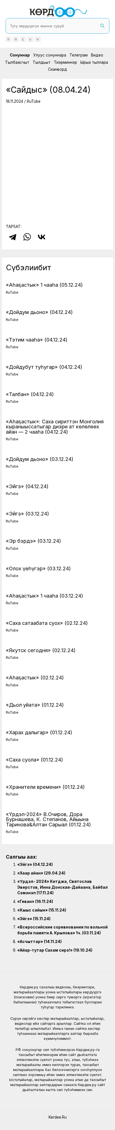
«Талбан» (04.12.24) (30, 394)
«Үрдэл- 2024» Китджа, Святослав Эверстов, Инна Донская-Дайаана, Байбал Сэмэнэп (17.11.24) (62, 887)
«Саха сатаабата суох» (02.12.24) (47, 623)
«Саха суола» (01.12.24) (34, 759)
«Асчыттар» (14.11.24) (39, 941)
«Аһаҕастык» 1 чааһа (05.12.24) (44, 285)
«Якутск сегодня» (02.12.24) (41, 650)
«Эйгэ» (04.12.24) (27, 486)
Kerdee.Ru (58, 1117)
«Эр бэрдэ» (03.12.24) (33, 541)
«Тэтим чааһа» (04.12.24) (37, 339)
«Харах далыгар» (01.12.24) (39, 732)
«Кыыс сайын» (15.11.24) (41, 910)
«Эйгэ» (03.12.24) (27, 513)
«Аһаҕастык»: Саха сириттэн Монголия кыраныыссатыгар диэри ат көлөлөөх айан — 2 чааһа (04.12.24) (55, 426)
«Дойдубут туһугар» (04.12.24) (44, 367)
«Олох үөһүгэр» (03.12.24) (38, 568)
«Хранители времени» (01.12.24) (45, 787)
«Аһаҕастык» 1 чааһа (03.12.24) (44, 596)
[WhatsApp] (27, 237)
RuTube (33, 101)
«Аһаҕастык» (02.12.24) (35, 677)
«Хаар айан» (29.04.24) (41, 873)
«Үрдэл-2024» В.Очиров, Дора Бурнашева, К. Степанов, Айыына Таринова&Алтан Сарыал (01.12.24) (48, 819)
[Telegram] (12, 237)
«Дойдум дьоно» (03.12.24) (39, 459)
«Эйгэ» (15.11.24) (34, 919)
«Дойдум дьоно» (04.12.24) (39, 312)
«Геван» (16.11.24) (35, 901)
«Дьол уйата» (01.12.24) (35, 705)
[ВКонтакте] (41, 237)
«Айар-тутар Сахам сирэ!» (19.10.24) (54, 950)
